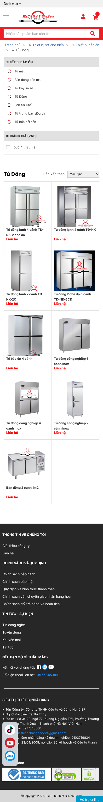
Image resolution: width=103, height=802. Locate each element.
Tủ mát (20, 71)
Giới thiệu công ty (16, 546)
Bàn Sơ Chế (23, 105)
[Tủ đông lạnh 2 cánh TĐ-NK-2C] (26, 271)
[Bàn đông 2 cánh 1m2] (26, 464)
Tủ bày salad (24, 88)
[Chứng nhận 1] (27, 774)
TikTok (10, 730)
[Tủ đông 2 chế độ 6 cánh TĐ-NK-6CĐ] (74, 271)
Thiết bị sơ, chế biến (47, 45)
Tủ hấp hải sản (25, 122)
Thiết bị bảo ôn (87, 45)
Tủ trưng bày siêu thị (30, 113)
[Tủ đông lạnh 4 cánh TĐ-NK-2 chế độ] (26, 206)
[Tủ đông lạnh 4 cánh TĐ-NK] (74, 206)
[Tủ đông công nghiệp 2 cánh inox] (74, 400)
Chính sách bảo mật (18, 581)
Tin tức (7, 647)
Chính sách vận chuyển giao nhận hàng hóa (36, 596)
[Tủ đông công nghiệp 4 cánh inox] (26, 400)
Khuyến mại (11, 640)
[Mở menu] (8, 17)
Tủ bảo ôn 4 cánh (19, 358)
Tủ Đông (22, 50)
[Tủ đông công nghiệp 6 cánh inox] (74, 335)
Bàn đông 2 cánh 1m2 (22, 487)
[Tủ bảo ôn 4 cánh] (26, 335)
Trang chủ (12, 45)
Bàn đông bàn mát (28, 80)
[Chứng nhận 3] (90, 774)
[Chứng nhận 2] (67, 774)
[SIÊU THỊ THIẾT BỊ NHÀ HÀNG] (37, 17)
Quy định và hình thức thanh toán (28, 589)
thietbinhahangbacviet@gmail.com (40, 733)
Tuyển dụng (11, 632)
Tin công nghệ (13, 625)
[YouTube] (51, 667)
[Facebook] (39, 667)
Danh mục (11, 4)
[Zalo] (10, 756)
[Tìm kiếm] (92, 33)
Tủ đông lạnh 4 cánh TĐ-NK (75, 229)
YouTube (10, 743)
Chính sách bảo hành (18, 574)
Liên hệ (8, 553)
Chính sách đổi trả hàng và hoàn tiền (31, 604)
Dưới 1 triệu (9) (24, 147)
